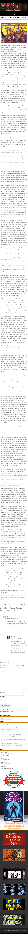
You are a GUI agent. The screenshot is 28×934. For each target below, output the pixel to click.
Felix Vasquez (16, 21)
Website (2, 701)
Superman (17, 597)
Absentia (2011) (24, 604)
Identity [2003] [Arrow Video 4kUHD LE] (9, 727)
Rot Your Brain (14, 595)
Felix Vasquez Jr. (15, 637)
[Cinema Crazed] (13, 10)
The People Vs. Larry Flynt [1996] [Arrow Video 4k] (11, 734)
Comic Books (12, 597)
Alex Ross (24, 595)
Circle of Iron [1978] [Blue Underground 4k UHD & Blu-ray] (12, 745)
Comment (2, 671)
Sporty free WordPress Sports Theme (9, 931)
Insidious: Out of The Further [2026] (8, 736)
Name (2, 692)
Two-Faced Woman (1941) (6, 604)
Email (2, 696)
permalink (3, 599)
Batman (2, 597)
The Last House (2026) (5, 724)
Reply (25, 630)
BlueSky (7, 755)
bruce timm (6, 597)
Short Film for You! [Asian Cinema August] (9, 729)
